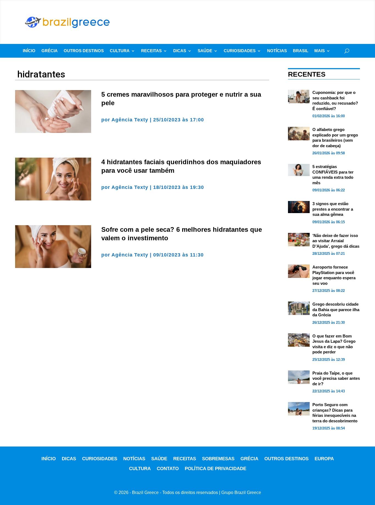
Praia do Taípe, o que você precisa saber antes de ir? (336, 378)
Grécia (49, 51)
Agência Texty (129, 119)
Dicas (179, 51)
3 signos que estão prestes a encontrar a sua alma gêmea (332, 209)
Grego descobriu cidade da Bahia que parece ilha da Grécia (335, 309)
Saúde (205, 51)
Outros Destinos (84, 51)
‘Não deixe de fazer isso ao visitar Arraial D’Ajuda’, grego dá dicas (335, 241)
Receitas (151, 51)
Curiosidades (240, 51)
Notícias (277, 51)
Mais (319, 51)
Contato (168, 468)
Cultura (120, 51)
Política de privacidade (215, 468)
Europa (324, 458)
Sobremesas (218, 458)
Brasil (300, 51)
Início (29, 51)
